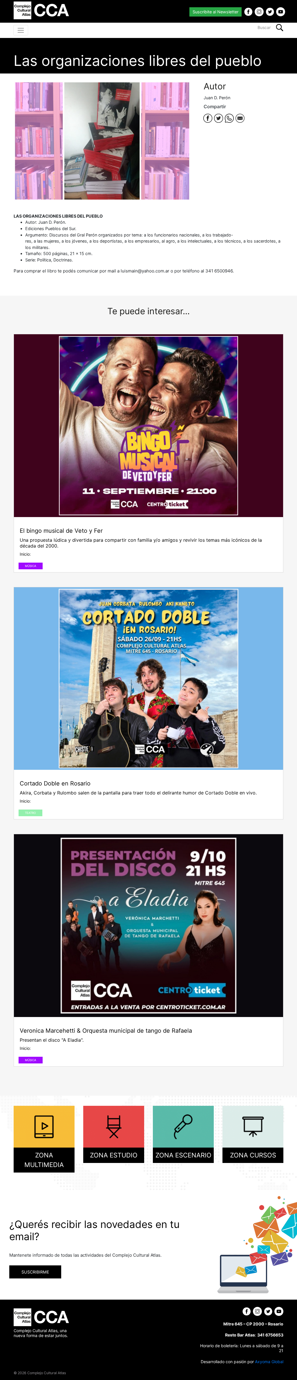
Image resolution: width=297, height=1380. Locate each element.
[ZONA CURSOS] (252, 1126)
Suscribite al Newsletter (215, 11)
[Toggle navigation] (20, 30)
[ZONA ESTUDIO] (113, 1126)
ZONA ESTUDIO (113, 1155)
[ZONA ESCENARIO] (183, 1126)
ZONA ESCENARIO (183, 1155)
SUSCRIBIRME (35, 1271)
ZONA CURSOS (253, 1155)
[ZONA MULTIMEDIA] (44, 1126)
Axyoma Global (269, 1361)
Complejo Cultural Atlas (46, 1373)
